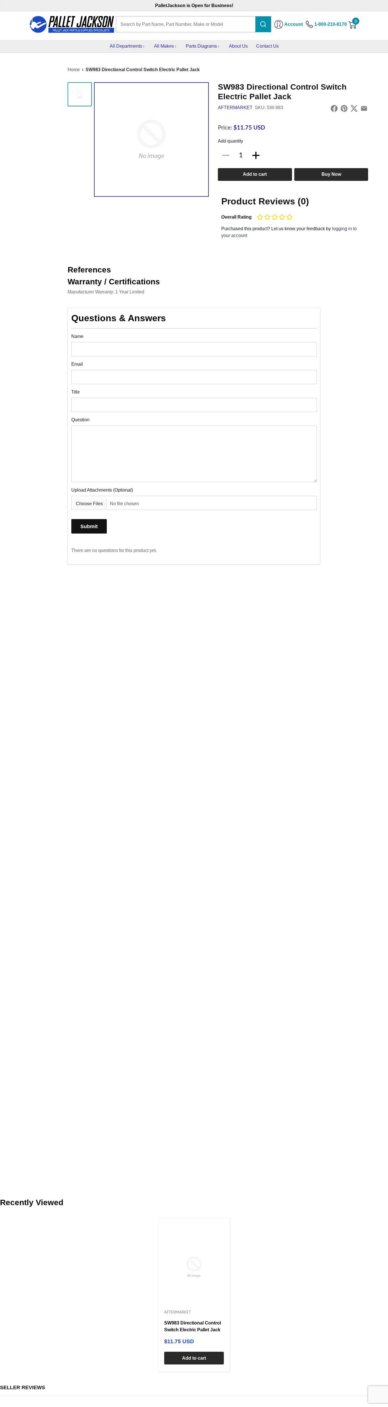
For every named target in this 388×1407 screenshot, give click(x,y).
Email (77, 364)
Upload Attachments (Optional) (102, 490)
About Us (238, 46)
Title (75, 392)
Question (80, 419)
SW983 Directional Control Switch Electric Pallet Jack (142, 69)
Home (74, 69)
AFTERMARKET (235, 107)
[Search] (263, 24)
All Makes (164, 46)
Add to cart (255, 174)
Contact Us (267, 46)
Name (77, 336)
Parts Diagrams (201, 46)
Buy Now (331, 174)
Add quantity (230, 141)
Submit (89, 526)
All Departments (126, 46)
